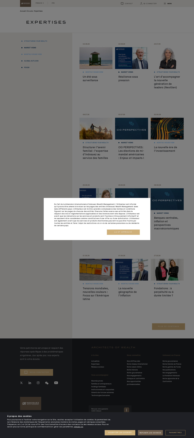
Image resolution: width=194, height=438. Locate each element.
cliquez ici (78, 427)
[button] (123, 232)
